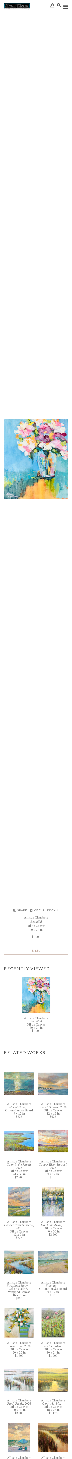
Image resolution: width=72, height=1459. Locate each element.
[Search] (59, 5)
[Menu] (65, 7)
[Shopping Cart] (52, 5)
